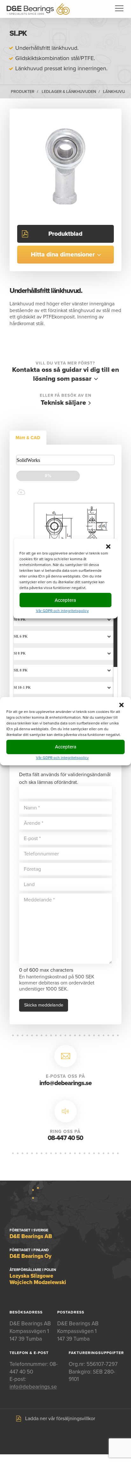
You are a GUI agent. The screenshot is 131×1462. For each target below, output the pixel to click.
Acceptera (65, 747)
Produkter (22, 91)
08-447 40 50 (65, 1138)
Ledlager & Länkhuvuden (69, 91)
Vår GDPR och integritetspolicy (62, 757)
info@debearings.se (65, 1083)
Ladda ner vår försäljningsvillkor (60, 1418)
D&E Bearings (38, 9)
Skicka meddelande (43, 1005)
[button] (121, 704)
